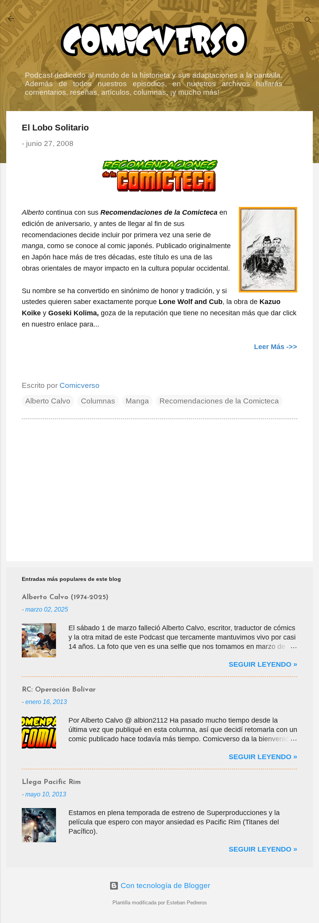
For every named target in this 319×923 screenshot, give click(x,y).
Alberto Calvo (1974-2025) (65, 597)
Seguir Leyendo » (263, 664)
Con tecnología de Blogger (164, 885)
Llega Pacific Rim (51, 782)
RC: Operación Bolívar (59, 690)
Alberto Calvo (47, 401)
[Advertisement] (159, 489)
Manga (137, 401)
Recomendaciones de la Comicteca (219, 401)
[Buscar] (308, 21)
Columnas (98, 401)
